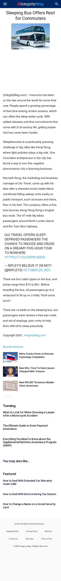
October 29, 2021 (37, 270)
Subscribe (29, 538)
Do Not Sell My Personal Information (29, 523)
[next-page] (9, 397)
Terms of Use (46, 538)
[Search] (57, 4)
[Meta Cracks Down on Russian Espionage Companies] (10, 357)
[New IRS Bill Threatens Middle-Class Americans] (10, 386)
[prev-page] (5, 397)
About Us (48, 531)
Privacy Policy (31, 531)
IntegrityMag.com (35, 335)
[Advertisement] (30, 70)
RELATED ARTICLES (13, 347)
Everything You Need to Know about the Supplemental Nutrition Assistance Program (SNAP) (29, 442)
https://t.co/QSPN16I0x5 (25, 257)
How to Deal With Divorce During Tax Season (29, 494)
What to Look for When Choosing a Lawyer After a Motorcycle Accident (29, 414)
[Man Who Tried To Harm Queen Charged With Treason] (10, 371)
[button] (5, 4)
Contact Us (13, 538)
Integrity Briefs (12, 531)
